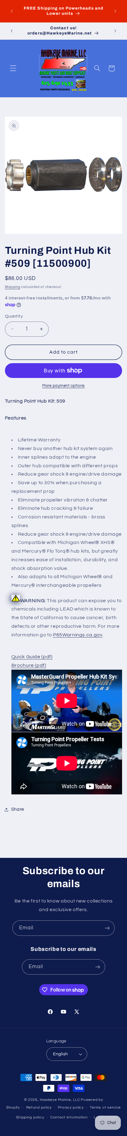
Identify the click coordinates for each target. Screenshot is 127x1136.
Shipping (12, 287)
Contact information (69, 1117)
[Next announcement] (115, 11)
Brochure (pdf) (28, 665)
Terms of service (105, 1107)
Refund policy (39, 1107)
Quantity (14, 316)
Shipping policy (30, 1117)
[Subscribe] (107, 927)
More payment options (63, 386)
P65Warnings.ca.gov (77, 634)
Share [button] (17, 809)
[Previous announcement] (11, 11)
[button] (13, 68)
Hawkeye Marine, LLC (60, 1100)
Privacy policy (71, 1107)
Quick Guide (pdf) (32, 656)
